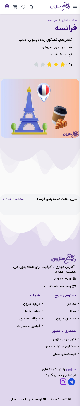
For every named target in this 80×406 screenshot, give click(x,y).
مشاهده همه (14, 199)
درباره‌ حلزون (31, 304)
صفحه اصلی (69, 20)
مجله (72, 311)
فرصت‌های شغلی (64, 354)
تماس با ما (32, 311)
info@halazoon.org (57, 286)
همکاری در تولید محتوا (60, 346)
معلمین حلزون (66, 318)
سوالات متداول (29, 318)
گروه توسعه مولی (21, 399)
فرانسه (52, 20)
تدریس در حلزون (64, 339)
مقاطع (71, 304)
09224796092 (62, 279)
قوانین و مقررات (28, 326)
